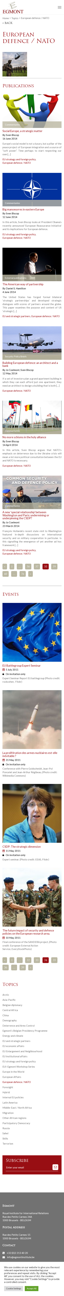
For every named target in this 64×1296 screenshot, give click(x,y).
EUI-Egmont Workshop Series (18, 1066)
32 (28, 960)
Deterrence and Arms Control (18, 1025)
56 (28, 566)
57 (36, 566)
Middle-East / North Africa (17, 1107)
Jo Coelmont (13, 369)
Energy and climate (12, 1035)
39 (22, 967)
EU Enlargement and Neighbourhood (22, 1051)
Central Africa (10, 1010)
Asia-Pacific (9, 999)
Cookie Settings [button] (13, 1288)
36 (5, 967)
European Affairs (11, 1076)
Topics (14, 18)
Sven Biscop (12, 134)
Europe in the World (13, 1071)
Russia (6, 1128)
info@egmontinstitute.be (20, 1257)
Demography (9, 1020)
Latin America (9, 1102)
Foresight (7, 1087)
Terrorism (7, 1143)
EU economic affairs (13, 1046)
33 (36, 960)
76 (22, 574)
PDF (8, 278)
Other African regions (14, 1117)
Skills (5, 1138)
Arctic (5, 994)
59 (54, 566)
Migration (8, 1112)
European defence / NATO (16, 162)
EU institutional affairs (14, 1056)
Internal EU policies (13, 1097)
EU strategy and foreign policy (19, 159)
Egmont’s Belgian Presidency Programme (24, 1030)
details (10, 124)
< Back (7, 23)
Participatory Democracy (16, 1123)
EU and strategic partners (16, 316)
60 (5, 574)
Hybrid (6, 1092)
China (5, 1015)
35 (54, 960)
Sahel (5, 1133)
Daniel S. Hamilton (16, 288)
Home (5, 18)
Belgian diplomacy (12, 1005)
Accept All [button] (31, 1288)
